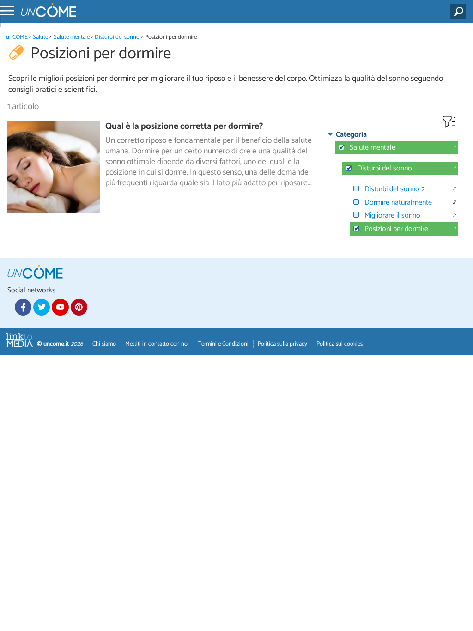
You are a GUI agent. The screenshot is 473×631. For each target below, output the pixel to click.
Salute (40, 37)
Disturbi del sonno (117, 37)
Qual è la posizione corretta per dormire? (184, 126)
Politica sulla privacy (282, 343)
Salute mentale (72, 37)
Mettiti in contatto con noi (157, 343)
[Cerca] (460, 11)
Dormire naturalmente (398, 202)
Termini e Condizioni (223, 343)
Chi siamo (104, 343)
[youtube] (60, 307)
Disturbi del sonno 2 (394, 189)
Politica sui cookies (339, 343)
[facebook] (23, 307)
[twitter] (41, 307)
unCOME (17, 37)
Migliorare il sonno (392, 215)
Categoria (351, 134)
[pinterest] (79, 307)
